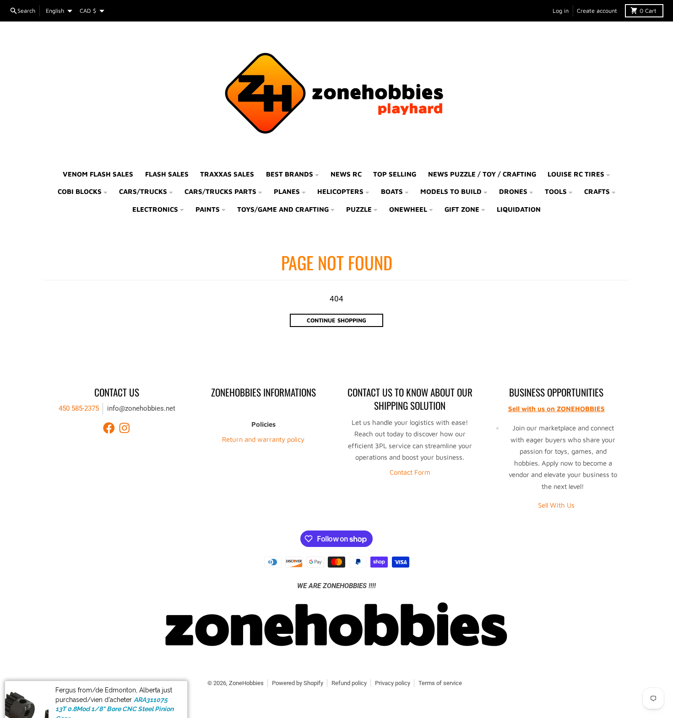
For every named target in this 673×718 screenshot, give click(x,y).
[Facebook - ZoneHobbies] (109, 428)
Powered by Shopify (297, 683)
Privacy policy (392, 683)
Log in (561, 10)
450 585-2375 (79, 408)
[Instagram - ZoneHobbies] (124, 428)
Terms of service (440, 683)
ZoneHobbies (246, 683)
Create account (597, 10)
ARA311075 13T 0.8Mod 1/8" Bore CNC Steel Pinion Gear (114, 687)
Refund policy (349, 683)
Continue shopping (336, 320)
